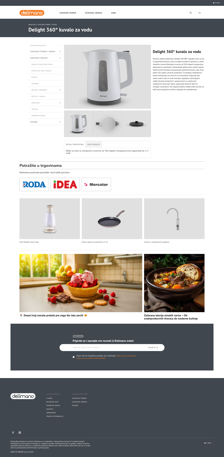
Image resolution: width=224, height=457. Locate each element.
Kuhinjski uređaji (44, 24)
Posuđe (75, 405)
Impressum (51, 413)
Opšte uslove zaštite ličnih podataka (90, 358)
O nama (49, 398)
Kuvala (54, 24)
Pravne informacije (54, 416)
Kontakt (49, 409)
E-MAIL (217, 3)
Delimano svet (52, 402)
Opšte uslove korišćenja (125, 356)
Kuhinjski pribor (79, 398)
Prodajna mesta (53, 405)
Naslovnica (32, 24)
